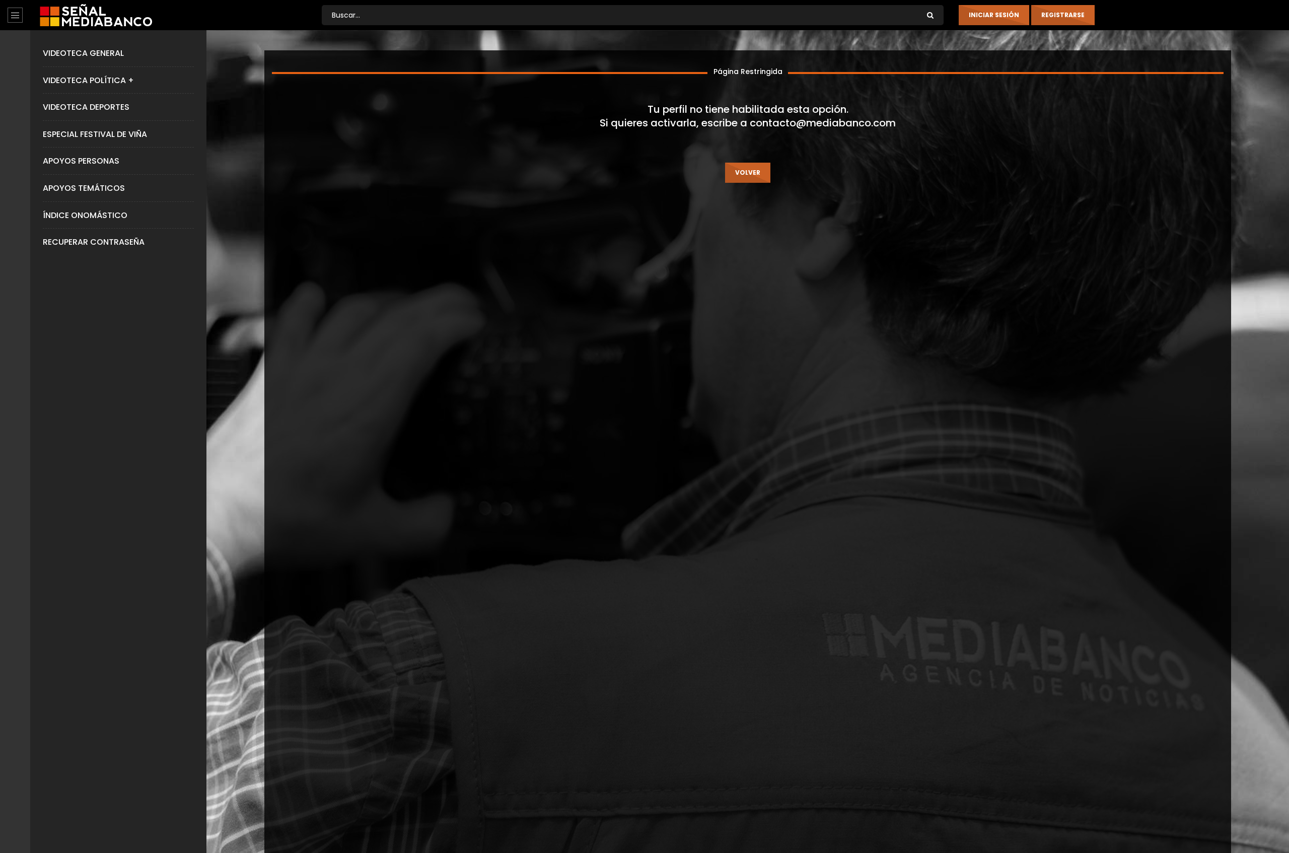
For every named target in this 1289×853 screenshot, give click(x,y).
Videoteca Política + (88, 80)
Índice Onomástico (85, 215)
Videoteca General (83, 53)
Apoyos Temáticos (84, 188)
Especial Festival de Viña (95, 134)
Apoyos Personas (81, 161)
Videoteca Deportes (86, 107)
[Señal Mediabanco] (96, 15)
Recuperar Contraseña (94, 242)
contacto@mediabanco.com (823, 123)
